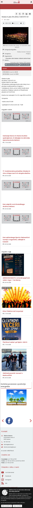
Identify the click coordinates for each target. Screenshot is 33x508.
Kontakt (4, 431)
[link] (16, 13)
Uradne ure (5, 455)
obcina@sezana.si (9, 444)
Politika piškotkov (20, 502)
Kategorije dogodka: (10, 49)
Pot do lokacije (25, 64)
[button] (2, 420)
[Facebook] (9, 420)
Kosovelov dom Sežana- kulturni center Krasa (18, 58)
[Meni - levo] (1, 1)
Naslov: (7, 60)
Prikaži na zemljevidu (12, 64)
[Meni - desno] (31, 1)
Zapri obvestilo (17, 506)
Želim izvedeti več (6, 506)
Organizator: (8, 56)
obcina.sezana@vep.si (10, 447)
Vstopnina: (8, 53)
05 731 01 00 (7, 442)
